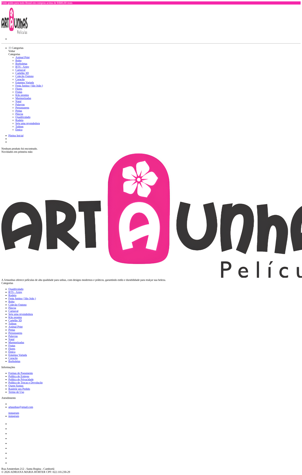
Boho (18, 60)
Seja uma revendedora (27, 123)
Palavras (20, 104)
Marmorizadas (23, 98)
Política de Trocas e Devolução (25, 382)
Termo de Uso (16, 392)
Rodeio (19, 120)
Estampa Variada (24, 82)
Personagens (22, 107)
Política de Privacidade (21, 379)
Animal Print (22, 57)
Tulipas (19, 126)
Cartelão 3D (22, 73)
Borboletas (21, 63)
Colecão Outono (24, 76)
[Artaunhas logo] (14, 32)
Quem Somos (15, 385)
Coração (20, 79)
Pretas (18, 110)
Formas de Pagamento (20, 373)
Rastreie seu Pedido (19, 388)
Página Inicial (15, 135)
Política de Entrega (18, 376)
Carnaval (20, 69)
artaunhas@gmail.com (20, 407)
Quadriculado (22, 117)
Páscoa (19, 113)
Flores (18, 88)
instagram (13, 412)
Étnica (18, 129)
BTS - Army (22, 66)
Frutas (18, 91)
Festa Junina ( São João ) (29, 85)
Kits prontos (22, 95)
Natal (18, 101)
